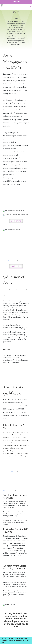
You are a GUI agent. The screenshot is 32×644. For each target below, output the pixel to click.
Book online (16, 221)
